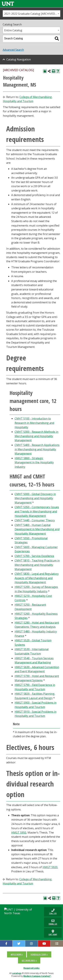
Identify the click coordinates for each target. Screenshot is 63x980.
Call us (50, 912)
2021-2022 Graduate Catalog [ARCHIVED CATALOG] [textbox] (32, 14)
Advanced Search (13, 50)
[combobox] (31, 13)
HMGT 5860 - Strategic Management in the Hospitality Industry (34, 462)
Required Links (31, 968)
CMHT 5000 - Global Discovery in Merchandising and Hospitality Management (35, 498)
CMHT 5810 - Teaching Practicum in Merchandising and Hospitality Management (37, 565)
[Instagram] (31, 943)
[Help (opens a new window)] (58, 71)
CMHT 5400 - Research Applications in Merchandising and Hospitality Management (37, 449)
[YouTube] (44, 943)
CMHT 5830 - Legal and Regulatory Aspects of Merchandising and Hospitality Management (37, 578)
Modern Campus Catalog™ (37, 976)
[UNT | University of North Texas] (21, 911)
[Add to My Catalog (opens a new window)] (45, 71)
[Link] (8, 4)
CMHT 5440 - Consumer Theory (35, 520)
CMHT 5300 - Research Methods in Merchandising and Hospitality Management (36, 436)
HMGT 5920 (50, 867)
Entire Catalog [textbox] (13, 30)
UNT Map (53, 934)
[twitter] (19, 943)
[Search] (56, 38)
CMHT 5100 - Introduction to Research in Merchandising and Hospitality (34, 423)
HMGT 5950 (18, 832)
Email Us (50, 922)
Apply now (16, 954)
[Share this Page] (49, 71)
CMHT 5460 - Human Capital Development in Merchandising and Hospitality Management (37, 529)
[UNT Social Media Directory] (57, 943)
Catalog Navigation (18, 59)
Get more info (28, 960)
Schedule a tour (38, 954)
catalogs (17, 973)
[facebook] (6, 943)
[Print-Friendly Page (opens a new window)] (53, 71)
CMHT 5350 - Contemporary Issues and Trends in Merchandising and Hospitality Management (37, 511)
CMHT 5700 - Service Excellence (34, 556)
